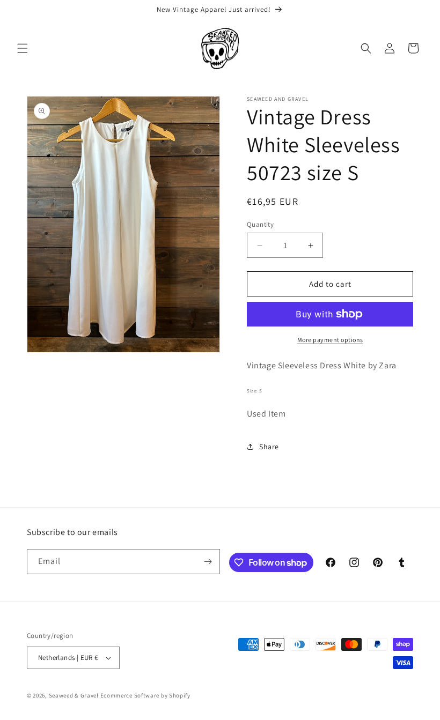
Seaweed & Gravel (74, 695)
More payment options (330, 340)
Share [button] (269, 446)
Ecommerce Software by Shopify (145, 695)
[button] (22, 48)
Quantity (260, 224)
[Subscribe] (207, 561)
